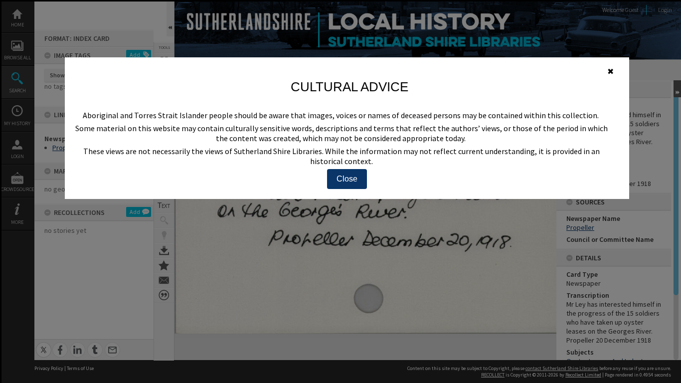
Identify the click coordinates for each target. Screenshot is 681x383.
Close (347, 179)
